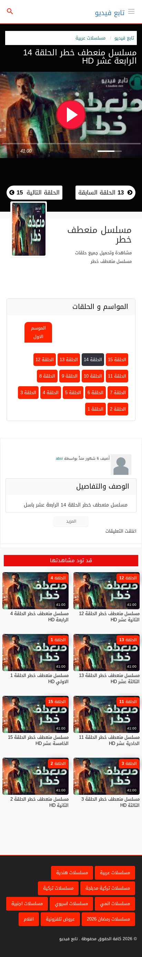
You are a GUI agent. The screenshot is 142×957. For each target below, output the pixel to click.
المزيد (71, 521)
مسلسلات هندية (72, 872)
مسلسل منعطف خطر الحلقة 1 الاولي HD (39, 678)
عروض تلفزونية (60, 919)
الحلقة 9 (70, 376)
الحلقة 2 (118, 409)
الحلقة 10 (93, 376)
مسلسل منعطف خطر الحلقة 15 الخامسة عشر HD (38, 740)
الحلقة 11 (117, 376)
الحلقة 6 (95, 392)
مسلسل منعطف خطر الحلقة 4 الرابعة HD (39, 616)
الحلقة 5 (73, 392)
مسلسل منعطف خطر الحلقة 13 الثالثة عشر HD (109, 678)
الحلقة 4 (51, 392)
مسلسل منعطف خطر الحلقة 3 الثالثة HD (110, 802)
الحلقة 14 (93, 359)
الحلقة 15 (117, 359)
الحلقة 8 (47, 376)
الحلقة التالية (37, 192)
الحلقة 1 (95, 409)
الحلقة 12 (45, 359)
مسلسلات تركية (58, 888)
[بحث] (10, 12)
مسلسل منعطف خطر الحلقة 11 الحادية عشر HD (109, 740)
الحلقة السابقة (101, 192)
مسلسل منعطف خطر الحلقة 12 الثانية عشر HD (109, 616)
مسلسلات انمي (115, 903)
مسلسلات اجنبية (27, 903)
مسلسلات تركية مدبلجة (107, 888)
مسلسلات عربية (90, 38)
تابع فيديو (109, 12)
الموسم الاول (38, 332)
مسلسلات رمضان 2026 (108, 919)
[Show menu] (131, 10)
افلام (29, 919)
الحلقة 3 (28, 392)
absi (59, 458)
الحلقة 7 (118, 392)
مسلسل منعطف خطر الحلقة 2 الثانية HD (39, 802)
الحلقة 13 (69, 359)
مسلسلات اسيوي (71, 903)
